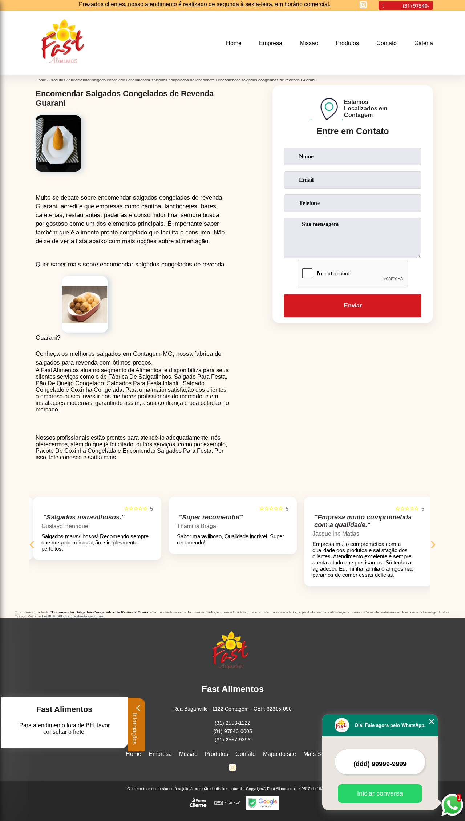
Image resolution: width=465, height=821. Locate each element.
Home (234, 43)
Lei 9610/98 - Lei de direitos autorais (73, 616)
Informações (135, 728)
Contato (386, 43)
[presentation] (32, 543)
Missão (309, 43)
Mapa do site (279, 754)
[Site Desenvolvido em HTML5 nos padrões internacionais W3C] (227, 803)
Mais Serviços (321, 754)
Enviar (353, 305)
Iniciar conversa (380, 793)
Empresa (270, 43)
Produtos (347, 43)
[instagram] (363, 5)
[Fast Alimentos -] (65, 71)
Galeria (423, 43)
